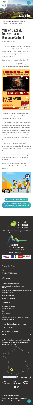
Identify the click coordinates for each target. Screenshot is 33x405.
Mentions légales (13, 398)
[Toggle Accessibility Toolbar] (29, 401)
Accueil (5, 21)
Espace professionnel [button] (17, 382)
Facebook (15, 387)
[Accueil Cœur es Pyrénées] (4, 4)
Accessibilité (17, 401)
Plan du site (23, 398)
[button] (29, 3)
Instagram (18, 387)
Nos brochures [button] (7, 382)
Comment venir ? (7, 401)
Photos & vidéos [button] (27, 382)
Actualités (11, 21)
